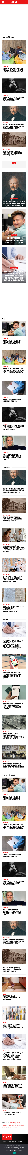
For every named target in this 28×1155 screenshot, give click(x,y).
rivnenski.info (5, 1127)
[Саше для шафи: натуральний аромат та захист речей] (14, 984)
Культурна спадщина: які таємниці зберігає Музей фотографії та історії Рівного (13, 765)
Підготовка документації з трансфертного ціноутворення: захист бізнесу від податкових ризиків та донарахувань (14, 275)
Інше (4, 994)
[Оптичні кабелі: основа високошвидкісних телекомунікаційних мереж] (14, 1013)
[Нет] (26, 1149)
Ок (14, 1152)
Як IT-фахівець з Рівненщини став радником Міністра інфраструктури (13, 99)
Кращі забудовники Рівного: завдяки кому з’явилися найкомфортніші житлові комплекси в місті (13, 579)
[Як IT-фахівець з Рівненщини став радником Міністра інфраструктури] (14, 85)
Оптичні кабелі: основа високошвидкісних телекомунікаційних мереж (13, 1026)
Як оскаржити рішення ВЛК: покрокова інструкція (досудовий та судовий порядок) (13, 706)
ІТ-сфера (5, 66)
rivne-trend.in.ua (13, 1123)
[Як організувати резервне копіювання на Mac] (14, 388)
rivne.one (20, 1123)
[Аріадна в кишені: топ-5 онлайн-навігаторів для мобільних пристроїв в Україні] (14, 661)
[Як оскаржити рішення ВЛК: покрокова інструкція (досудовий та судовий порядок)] (14, 692)
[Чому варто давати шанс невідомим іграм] (14, 1101)
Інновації (14, 268)
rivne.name (11, 1125)
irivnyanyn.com (13, 1127)
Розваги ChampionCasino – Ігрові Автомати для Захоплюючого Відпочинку (13, 1086)
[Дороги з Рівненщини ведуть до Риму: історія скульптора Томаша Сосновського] (14, 113)
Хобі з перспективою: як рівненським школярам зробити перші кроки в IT (14, 240)
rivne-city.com (13, 1122)
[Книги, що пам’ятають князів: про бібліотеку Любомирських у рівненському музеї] (14, 595)
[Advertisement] (14, 19)
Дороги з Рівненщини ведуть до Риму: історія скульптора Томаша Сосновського (13, 126)
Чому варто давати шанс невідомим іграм (12, 1113)
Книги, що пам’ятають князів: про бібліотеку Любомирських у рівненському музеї (14, 609)
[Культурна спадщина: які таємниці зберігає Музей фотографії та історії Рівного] (14, 752)
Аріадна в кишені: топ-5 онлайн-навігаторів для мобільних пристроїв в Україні (12, 675)
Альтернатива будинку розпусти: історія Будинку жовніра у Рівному (12, 153)
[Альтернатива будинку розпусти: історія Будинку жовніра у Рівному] (14, 139)
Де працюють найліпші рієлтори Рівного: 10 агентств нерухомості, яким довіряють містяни (14, 549)
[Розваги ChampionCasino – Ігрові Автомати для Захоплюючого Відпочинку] (14, 1073)
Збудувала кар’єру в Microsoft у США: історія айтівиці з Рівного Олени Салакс (12, 457)
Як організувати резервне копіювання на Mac (12, 400)
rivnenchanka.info (19, 1125)
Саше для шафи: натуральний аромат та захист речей (11, 998)
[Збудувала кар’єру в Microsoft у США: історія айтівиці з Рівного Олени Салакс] (14, 443)
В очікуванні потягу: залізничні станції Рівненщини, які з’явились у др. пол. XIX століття (13, 736)
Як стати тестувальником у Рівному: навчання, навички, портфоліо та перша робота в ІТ (13, 70)
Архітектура (6, 122)
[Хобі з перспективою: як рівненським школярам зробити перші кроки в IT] (14, 227)
